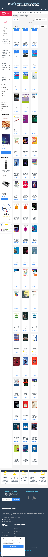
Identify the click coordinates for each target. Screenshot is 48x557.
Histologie (5, 35)
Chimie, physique (26, 262)
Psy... (3, 73)
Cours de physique (34, 240)
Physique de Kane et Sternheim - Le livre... (16, 174)
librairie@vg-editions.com (9, 521)
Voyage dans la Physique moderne (25, 152)
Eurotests (4, 48)
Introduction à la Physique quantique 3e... (16, 43)
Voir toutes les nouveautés (6, 153)
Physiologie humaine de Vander (25, 460)
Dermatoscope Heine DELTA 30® (6, 171)
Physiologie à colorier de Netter (34, 218)
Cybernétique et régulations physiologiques (34, 130)
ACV (2, 93)
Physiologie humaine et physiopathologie (34, 349)
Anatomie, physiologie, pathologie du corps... (25, 438)
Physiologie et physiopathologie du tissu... (34, 460)
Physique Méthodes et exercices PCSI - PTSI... (25, 86)
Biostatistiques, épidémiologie (6, 28)
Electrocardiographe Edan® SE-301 (6, 190)
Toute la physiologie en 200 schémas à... (34, 305)
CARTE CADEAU (5, 39)
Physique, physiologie (5, 22)
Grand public (5, 50)
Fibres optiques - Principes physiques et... (25, 43)
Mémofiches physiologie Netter (25, 305)
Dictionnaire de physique (25, 174)
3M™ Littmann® (4, 87)
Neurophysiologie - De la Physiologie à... (25, 108)
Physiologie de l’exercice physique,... (16, 196)
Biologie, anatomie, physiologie (34, 196)
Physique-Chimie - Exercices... (34, 65)
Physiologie (34, 371)
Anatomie (4, 24)
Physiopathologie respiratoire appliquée (34, 438)
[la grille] (14, 19)
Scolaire (4, 77)
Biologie (4, 25)
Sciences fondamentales (5, 13)
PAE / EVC (4, 63)
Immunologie (5, 37)
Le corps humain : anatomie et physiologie (16, 460)
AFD (2, 97)
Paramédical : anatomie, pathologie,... (34, 416)
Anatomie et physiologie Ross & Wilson (34, 174)
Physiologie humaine (25, 394)
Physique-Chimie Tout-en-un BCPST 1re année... (16, 86)
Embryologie (5, 33)
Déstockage (5, 43)
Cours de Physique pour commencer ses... (34, 86)
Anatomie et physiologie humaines (16, 240)
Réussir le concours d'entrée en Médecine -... (34, 152)
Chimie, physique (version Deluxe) (34, 262)
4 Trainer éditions (4, 89)
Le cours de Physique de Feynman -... (16, 218)
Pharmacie (4, 67)
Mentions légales (17, 531)
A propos (15, 528)
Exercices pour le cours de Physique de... (16, 305)
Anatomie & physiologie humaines (25, 349)
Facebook (28, 498)
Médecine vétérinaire (4, 58)
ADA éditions (3, 95)
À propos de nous (9, 509)
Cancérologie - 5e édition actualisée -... (6, 145)
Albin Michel (3, 104)
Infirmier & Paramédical (5, 53)
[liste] (17, 19)
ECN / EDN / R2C (5, 46)
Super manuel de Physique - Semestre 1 (25, 196)
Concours (4, 41)
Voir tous (4, 199)
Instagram (34, 498)
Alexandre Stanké (4, 106)
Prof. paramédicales (5, 70)
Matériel (4, 55)
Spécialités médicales (4, 80)
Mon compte (5, 530)
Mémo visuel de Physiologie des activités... (25, 130)
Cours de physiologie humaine (16, 262)
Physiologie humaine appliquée (16, 394)
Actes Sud (3, 91)
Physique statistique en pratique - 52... (34, 108)
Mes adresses (5, 535)
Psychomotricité (6, 75)
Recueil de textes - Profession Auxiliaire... (6, 128)
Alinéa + (2, 108)
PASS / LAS (4, 65)
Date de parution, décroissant (41, 20)
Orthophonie (5, 61)
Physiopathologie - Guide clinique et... (34, 283)
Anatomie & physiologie (16, 372)
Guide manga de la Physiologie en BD (25, 283)
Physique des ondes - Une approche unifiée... (34, 43)
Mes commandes (6, 532)
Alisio (2, 110)
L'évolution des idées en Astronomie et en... (16, 108)
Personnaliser (13, 552)
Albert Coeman (4, 102)
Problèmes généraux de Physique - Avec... (16, 130)
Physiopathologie (25, 415)
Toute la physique (16, 283)
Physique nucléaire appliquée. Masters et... (25, 65)
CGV (14, 534)
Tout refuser (13, 549)
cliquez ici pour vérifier (34, 542)
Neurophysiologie (16, 348)
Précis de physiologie (34, 394)
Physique (26, 371)
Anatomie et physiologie (16, 438)
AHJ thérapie (3, 100)
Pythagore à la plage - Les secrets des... (16, 152)
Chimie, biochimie (4, 31)
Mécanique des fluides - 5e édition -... (16, 65)
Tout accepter (13, 546)
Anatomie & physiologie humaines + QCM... (25, 327)
